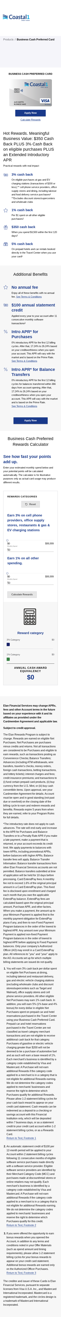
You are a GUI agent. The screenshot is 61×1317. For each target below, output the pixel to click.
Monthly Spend (12, 546)
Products (8, 39)
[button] (30, 120)
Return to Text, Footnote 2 (21, 1225)
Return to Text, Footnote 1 (21, 1138)
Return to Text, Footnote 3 (21, 1272)
